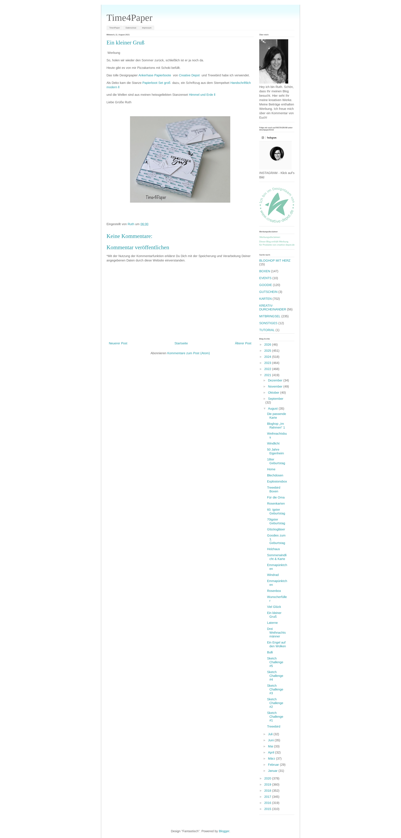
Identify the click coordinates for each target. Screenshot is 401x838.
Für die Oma (276, 497)
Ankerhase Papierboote (155, 75)
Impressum (146, 28)
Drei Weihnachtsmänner (276, 632)
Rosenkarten (276, 503)
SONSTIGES (268, 323)
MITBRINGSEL (269, 316)
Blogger (224, 831)
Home (271, 469)
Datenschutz (131, 28)
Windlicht (273, 443)
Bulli (270, 652)
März (272, 758)
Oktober (274, 392)
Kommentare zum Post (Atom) (188, 353)
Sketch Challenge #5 (275, 662)
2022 (268, 369)
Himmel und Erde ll (202, 94)
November (275, 386)
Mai (271, 746)
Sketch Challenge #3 (275, 689)
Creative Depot (190, 75)
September (275, 398)
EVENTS (265, 278)
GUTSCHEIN (268, 292)
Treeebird (273, 726)
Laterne (272, 622)
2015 (268, 809)
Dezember (275, 380)
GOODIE (265, 285)
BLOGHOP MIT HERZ (274, 260)
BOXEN (264, 271)
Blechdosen (275, 475)
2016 (268, 803)
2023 (268, 363)
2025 (268, 350)
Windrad (273, 575)
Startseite (181, 343)
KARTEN (265, 298)
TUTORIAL (267, 330)
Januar (273, 770)
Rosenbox (274, 591)
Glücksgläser (276, 529)
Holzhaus (273, 549)
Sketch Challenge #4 (275, 675)
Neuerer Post (118, 343)
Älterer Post (243, 343)
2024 (268, 356)
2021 (268, 375)
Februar (274, 764)
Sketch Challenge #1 (275, 716)
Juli (270, 734)
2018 (268, 790)
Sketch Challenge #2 (275, 702)
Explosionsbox (277, 481)
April (271, 752)
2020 (268, 778)
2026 (268, 344)
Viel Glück (274, 606)
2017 (268, 796)
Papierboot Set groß (156, 82)
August (273, 408)
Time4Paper (129, 18)
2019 (268, 784)
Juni (271, 740)
